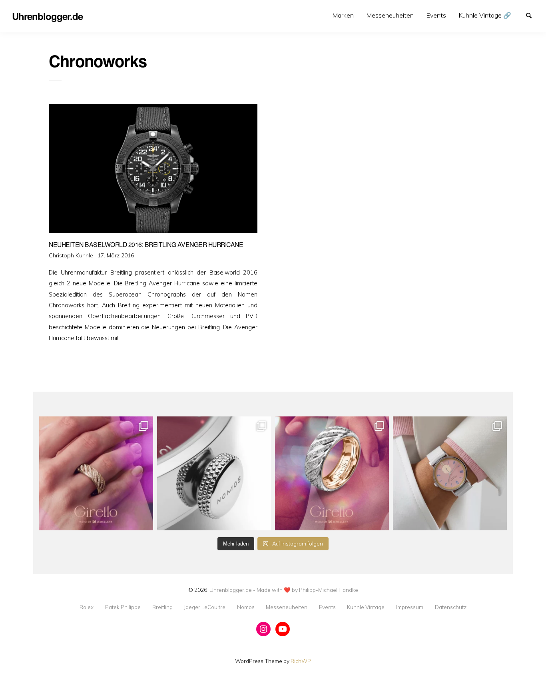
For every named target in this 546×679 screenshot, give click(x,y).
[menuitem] (343, 15)
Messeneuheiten (390, 15)
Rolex (87, 607)
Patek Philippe (123, 607)
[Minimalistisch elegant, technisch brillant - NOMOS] (214, 473)
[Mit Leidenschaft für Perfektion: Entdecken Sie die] (450, 473)
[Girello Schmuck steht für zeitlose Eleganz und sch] (332, 473)
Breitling (162, 607)
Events (436, 15)
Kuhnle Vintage (366, 607)
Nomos (246, 607)
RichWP (301, 660)
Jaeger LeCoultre (204, 607)
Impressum (409, 607)
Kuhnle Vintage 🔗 (485, 15)
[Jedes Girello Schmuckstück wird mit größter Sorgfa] (96, 473)
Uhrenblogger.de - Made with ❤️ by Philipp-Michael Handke (283, 589)
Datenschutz (450, 607)
